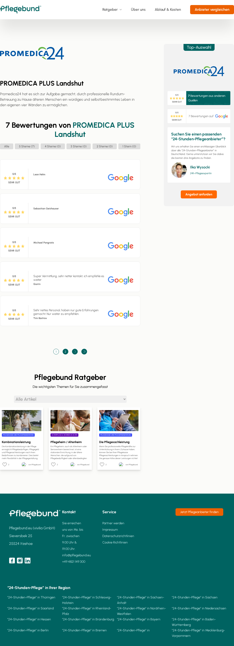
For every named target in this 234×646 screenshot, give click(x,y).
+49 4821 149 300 (73, 562)
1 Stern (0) (129, 146)
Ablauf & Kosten (168, 9)
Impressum (110, 530)
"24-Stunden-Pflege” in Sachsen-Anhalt (140, 600)
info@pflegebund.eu (76, 555)
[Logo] (20, 9)
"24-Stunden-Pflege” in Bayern (138, 619)
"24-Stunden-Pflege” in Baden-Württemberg (194, 622)
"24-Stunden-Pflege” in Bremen (84, 630)
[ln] (27, 560)
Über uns (138, 9)
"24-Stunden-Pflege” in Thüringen (31, 597)
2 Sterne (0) (105, 146)
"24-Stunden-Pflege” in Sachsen (195, 597)
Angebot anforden (198, 194)
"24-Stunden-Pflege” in (133, 630)
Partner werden (113, 523)
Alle (6, 146)
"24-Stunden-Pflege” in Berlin (28, 630)
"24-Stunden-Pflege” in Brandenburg (88, 619)
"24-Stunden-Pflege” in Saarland (30, 608)
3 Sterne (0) (79, 146)
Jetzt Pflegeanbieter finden (199, 512)
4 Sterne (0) (53, 146)
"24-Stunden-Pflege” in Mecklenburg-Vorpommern (198, 633)
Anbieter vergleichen (212, 9)
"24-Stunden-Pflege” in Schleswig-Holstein (86, 600)
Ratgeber (110, 9)
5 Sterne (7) (27, 146)
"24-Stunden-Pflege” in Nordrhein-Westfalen (141, 611)
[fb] (12, 560)
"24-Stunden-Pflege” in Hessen (29, 619)
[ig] (20, 560)
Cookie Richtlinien (115, 542)
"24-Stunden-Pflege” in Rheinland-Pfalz (86, 611)
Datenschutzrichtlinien (118, 536)
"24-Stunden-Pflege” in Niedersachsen (199, 608)
